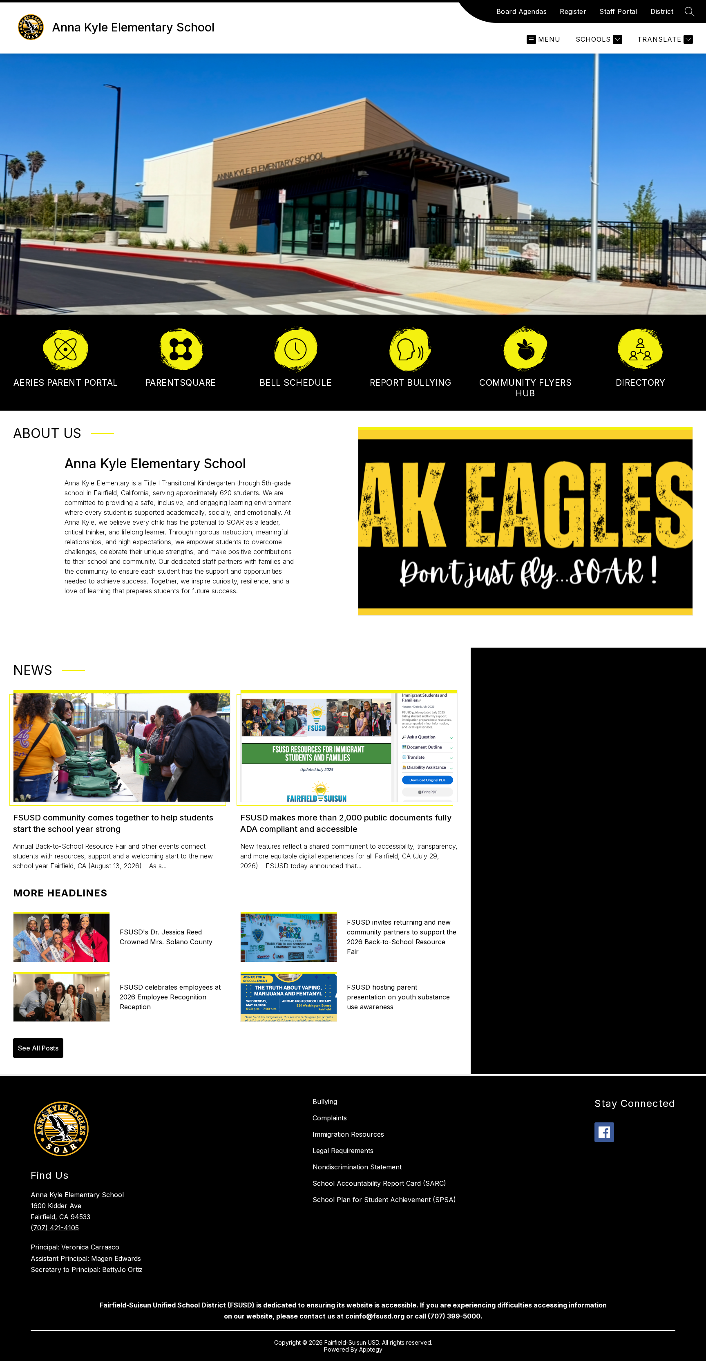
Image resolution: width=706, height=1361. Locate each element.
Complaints (330, 1118)
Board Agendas (521, 11)
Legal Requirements (343, 1150)
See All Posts (38, 1048)
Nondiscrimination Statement (357, 1167)
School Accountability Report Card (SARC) (379, 1183)
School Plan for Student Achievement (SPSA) (384, 1200)
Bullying (325, 1101)
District (661, 11)
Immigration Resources (348, 1134)
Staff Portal (618, 11)
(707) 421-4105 (55, 1228)
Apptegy (370, 1349)
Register (573, 11)
